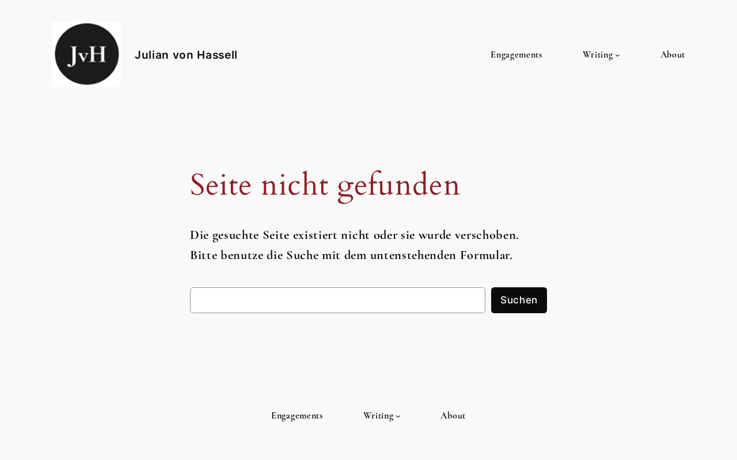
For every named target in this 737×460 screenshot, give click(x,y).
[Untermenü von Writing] (617, 55)
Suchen (519, 300)
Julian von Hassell (186, 55)
